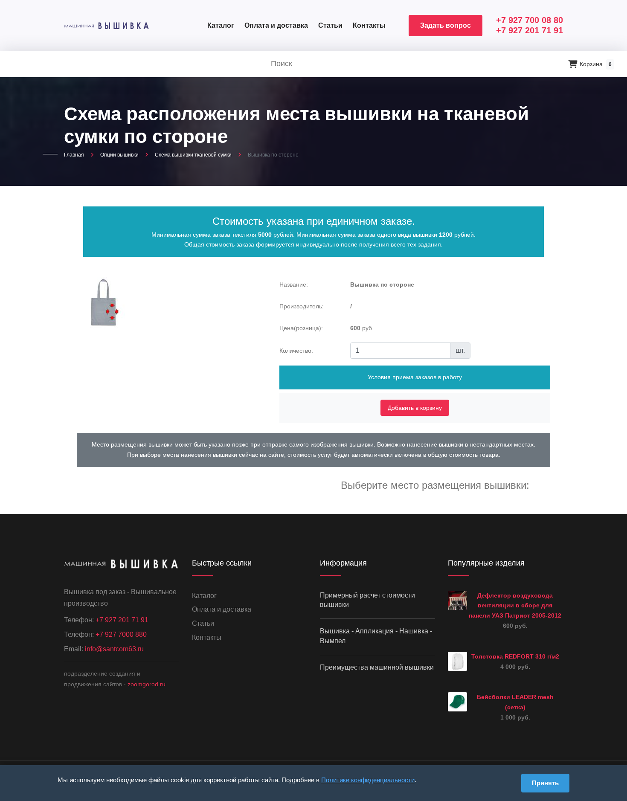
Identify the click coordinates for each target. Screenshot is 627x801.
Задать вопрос (445, 25)
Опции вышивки (119, 155)
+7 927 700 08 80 (529, 20)
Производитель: (301, 306)
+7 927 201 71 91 (529, 30)
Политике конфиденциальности (368, 780)
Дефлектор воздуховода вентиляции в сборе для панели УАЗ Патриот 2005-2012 (515, 605)
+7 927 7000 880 (121, 634)
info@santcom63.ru (114, 649)
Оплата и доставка (276, 25)
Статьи (330, 25)
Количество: (296, 350)
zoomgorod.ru (146, 684)
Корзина (596, 64)
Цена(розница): (301, 328)
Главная (74, 155)
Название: (293, 284)
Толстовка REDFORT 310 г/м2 (515, 656)
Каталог (220, 25)
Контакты (369, 25)
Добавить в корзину (415, 407)
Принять (545, 782)
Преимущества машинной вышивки (377, 667)
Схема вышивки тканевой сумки (193, 155)
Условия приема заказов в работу (415, 377)
